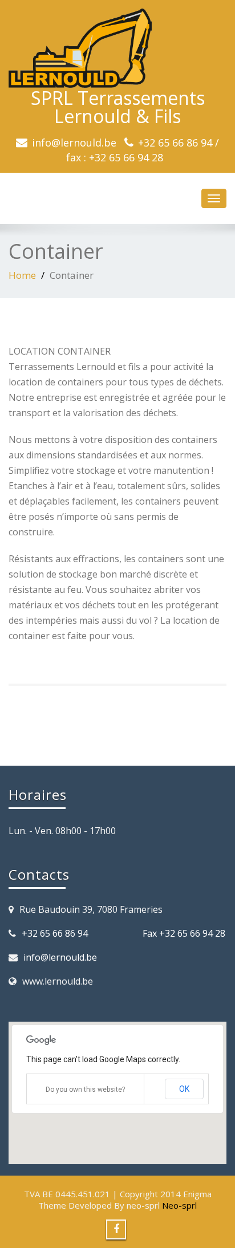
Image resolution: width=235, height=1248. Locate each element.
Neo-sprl (179, 1205)
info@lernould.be (74, 142)
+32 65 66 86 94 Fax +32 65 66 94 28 (123, 933)
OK (184, 1088)
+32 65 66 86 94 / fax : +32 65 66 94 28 (142, 150)
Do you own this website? (85, 1089)
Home (22, 275)
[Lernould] (117, 48)
